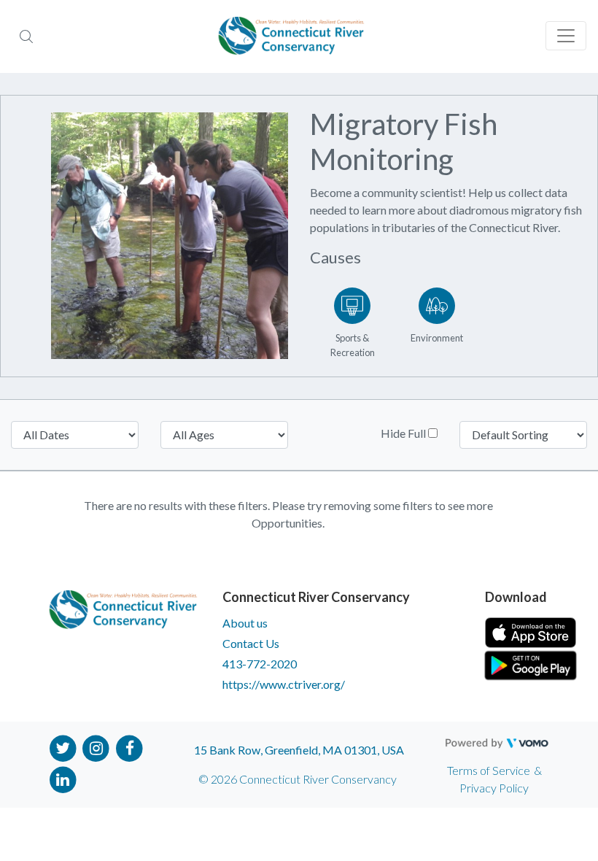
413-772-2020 (259, 664)
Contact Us (250, 643)
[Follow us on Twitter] (63, 747)
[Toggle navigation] (565, 35)
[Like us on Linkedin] (63, 778)
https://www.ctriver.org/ (283, 684)
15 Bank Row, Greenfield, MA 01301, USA (299, 750)
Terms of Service (488, 770)
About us (245, 623)
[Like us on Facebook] (129, 747)
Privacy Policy (494, 788)
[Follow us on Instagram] (96, 747)
